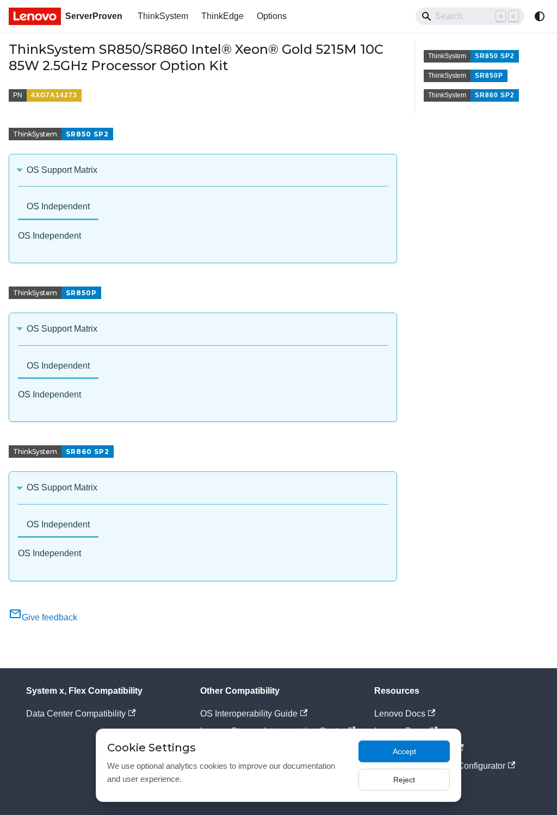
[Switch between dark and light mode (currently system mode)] (539, 16)
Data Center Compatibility (76, 713)
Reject (404, 779)
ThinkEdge (222, 16)
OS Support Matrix (62, 170)
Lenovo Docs (399, 713)
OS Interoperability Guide (249, 713)
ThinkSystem (163, 16)
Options (272, 16)
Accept (404, 751)
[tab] (58, 207)
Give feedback (49, 617)
